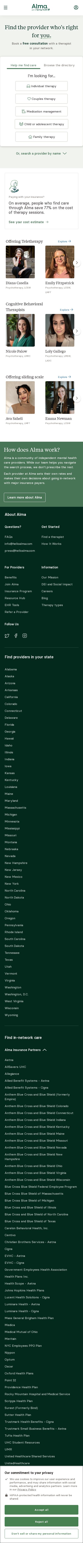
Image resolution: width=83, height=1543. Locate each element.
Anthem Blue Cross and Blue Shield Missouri (36, 1140)
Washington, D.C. (16, 994)
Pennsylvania (14, 925)
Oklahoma (12, 911)
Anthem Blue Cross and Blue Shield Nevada (36, 1147)
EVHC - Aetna (15, 1256)
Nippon (10, 1352)
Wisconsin (12, 1008)
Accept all (41, 1510)
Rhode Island (14, 932)
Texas (9, 960)
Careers (47, 591)
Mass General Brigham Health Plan (29, 1318)
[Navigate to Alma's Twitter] (7, 636)
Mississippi (12, 828)
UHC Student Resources (22, 1442)
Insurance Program (18, 591)
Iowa (8, 766)
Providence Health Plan (21, 1387)
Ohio (8, 904)
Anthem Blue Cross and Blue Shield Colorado (37, 1106)
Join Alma (12, 584)
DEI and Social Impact (57, 584)
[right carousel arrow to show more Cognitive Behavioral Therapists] (77, 331)
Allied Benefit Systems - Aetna (27, 1081)
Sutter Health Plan (18, 1415)
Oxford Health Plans (19, 1373)
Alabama (11, 669)
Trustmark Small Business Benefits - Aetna (35, 1428)
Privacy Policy (26, 1489)
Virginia (10, 980)
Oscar (9, 1366)
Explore (63, 241)
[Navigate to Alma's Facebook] (16, 636)
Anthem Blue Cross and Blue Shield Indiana (35, 1120)
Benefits (11, 577)
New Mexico (13, 877)
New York (12, 883)
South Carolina (15, 939)
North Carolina (15, 890)
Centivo (10, 1235)
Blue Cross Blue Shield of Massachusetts (34, 1193)
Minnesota (12, 821)
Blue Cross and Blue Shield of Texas (30, 1221)
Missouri (10, 835)
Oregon (10, 918)
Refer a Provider (17, 612)
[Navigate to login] (76, 8)
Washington (13, 987)
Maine (9, 794)
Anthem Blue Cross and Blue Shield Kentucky (37, 1127)
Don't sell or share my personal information (41, 1533)
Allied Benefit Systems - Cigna (26, 1087)
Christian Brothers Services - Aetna (30, 1242)
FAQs (9, 537)
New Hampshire (16, 863)
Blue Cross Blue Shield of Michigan (29, 1200)
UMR (8, 1449)
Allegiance (12, 1074)
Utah (8, 966)
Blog (45, 598)
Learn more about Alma (25, 497)
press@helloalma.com (20, 550)
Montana (11, 842)
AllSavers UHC (15, 1067)
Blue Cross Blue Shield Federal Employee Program (41, 1187)
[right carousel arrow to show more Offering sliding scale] (77, 398)
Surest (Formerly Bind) (21, 1408)
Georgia (10, 731)
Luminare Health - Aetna (22, 1304)
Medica (10, 1325)
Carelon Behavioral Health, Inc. (26, 1228)
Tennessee (12, 953)
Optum (10, 1359)
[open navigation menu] (5, 8)
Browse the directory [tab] (59, 65)
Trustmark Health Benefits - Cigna (29, 1422)
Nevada (10, 856)
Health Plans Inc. (16, 1276)
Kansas (9, 773)
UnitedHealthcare (17, 1463)
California (11, 697)
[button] (41, 86)
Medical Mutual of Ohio (21, 1332)
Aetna (9, 1060)
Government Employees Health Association (36, 1269)
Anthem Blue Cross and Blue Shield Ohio (33, 1166)
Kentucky (11, 780)
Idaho (8, 745)
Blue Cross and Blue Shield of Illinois (30, 1207)
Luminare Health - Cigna (22, 1311)
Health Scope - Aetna (20, 1283)
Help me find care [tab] (23, 65)
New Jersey (13, 870)
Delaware (11, 718)
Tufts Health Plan (17, 1435)
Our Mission (50, 577)
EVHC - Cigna (14, 1263)
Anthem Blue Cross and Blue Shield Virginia (35, 1173)
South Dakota (14, 946)
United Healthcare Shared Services (30, 1456)
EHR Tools (12, 605)
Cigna (8, 1249)
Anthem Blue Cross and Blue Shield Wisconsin (37, 1180)
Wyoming (11, 1015)
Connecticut (13, 711)
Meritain (10, 1339)
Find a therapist (53, 537)
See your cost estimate (26, 222)
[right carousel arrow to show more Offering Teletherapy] (77, 263)
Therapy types (52, 605)
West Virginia (14, 1001)
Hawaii (9, 738)
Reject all (41, 1521)
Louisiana (11, 787)
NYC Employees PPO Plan (23, 1346)
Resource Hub (15, 598)
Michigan (11, 814)
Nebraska (11, 849)
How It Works (51, 544)
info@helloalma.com (18, 544)
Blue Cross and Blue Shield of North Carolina (36, 1214)
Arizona (10, 683)
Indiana (9, 759)
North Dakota (14, 897)
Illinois (9, 752)
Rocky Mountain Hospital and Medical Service (37, 1394)
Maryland (11, 801)
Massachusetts (15, 807)
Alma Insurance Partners (23, 1050)
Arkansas (11, 690)
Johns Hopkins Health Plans (24, 1290)
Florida (9, 724)
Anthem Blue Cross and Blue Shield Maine (34, 1134)
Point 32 (10, 1380)
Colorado (11, 704)
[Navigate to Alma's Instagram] (25, 636)
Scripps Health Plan (19, 1401)
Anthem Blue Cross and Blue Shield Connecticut (39, 1113)
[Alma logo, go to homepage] (41, 8)
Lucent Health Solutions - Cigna (27, 1297)
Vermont (11, 973)
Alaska (9, 676)
